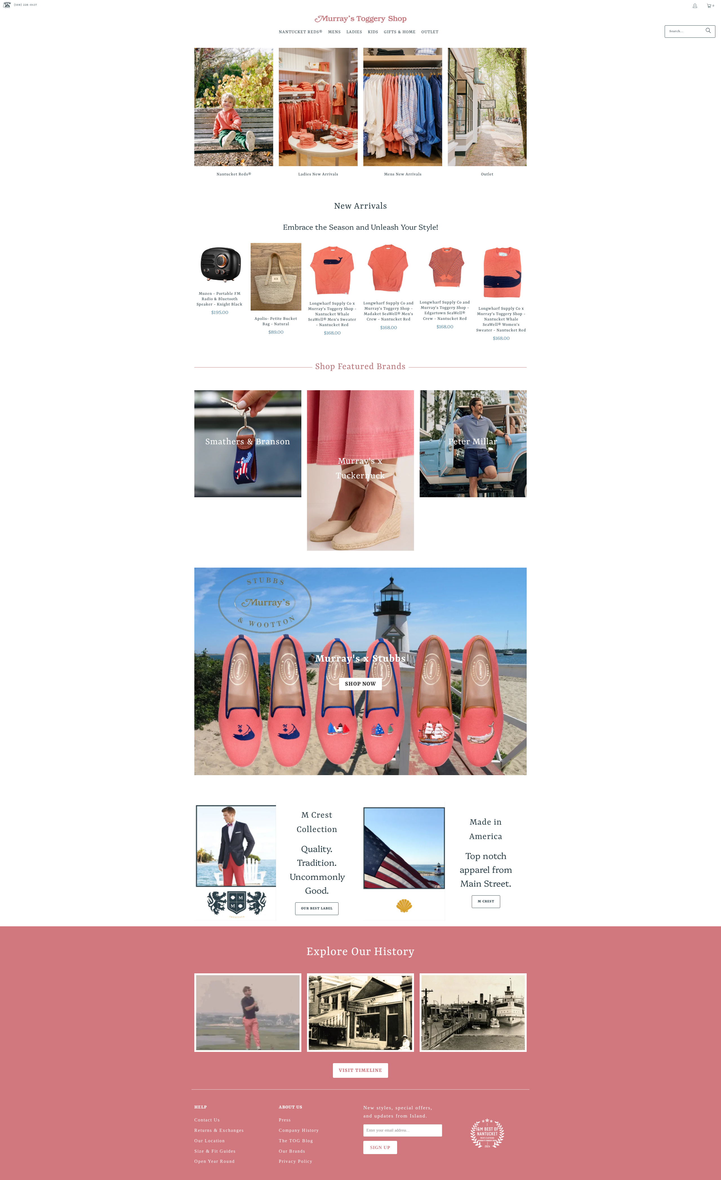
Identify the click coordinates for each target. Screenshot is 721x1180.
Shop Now (360, 684)
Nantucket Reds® (233, 113)
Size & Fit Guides (215, 1151)
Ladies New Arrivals (318, 113)
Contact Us (207, 1119)
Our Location (209, 1140)
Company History (299, 1130)
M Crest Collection (317, 823)
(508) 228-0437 (25, 4)
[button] (300, 32)
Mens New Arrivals (402, 113)
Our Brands (292, 1151)
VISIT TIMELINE (360, 1070)
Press (285, 1119)
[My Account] (694, 6)
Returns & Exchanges (219, 1130)
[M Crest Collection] (235, 861)
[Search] (708, 31)
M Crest (486, 902)
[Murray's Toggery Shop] (360, 19)
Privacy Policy (296, 1161)
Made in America (485, 830)
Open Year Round (214, 1161)
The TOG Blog (296, 1140)
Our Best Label (317, 909)
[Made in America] (404, 861)
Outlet (487, 113)
